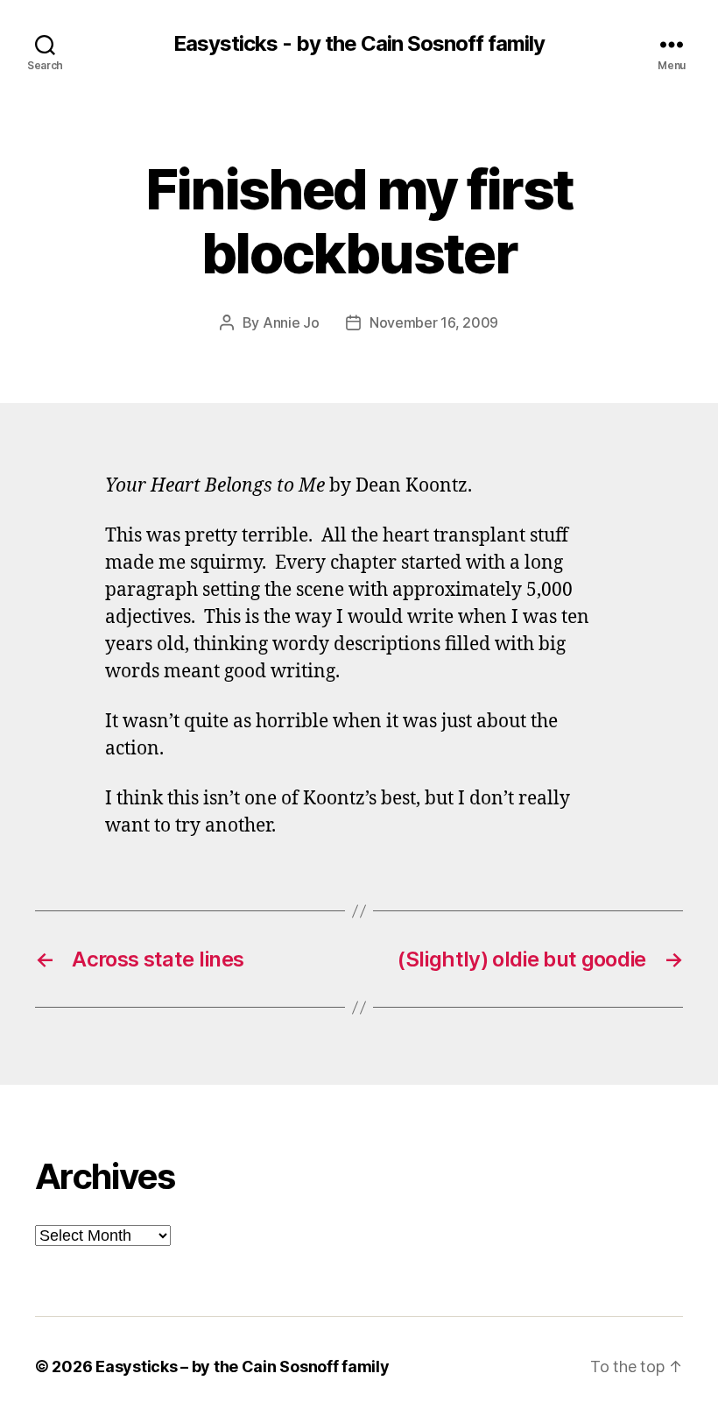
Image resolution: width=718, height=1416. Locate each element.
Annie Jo (291, 322)
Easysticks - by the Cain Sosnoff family (359, 43)
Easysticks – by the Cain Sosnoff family (242, 1366)
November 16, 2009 (434, 322)
